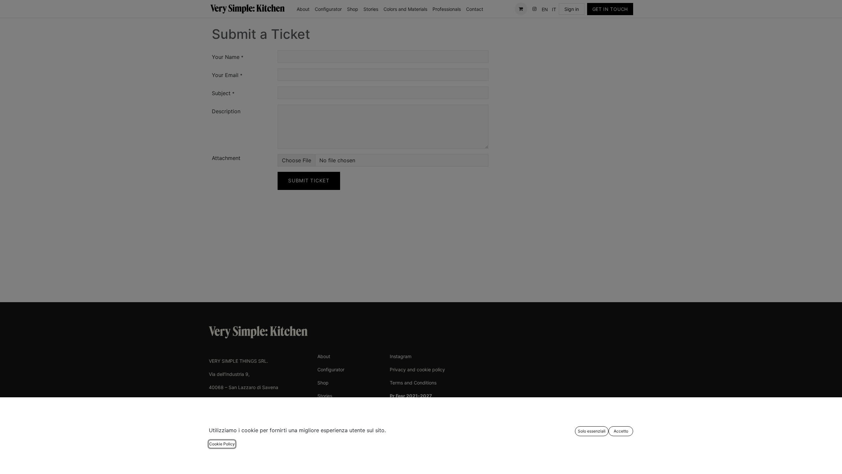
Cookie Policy (222, 443)
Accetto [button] (621, 431)
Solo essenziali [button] (592, 431)
